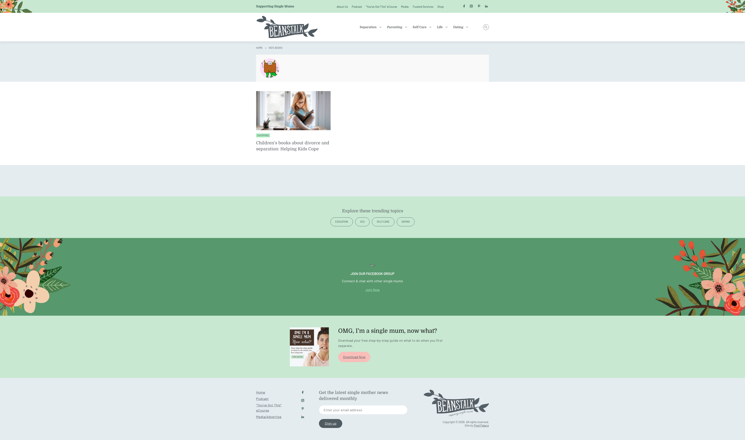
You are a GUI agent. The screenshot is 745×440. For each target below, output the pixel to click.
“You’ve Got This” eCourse (381, 6)
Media (405, 6)
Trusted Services (422, 6)
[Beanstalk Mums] (287, 27)
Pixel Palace (481, 425)
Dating (458, 27)
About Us (342, 6)
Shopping (263, 135)
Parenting (394, 27)
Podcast (357, 6)
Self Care (419, 27)
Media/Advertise (269, 417)
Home (259, 47)
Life (440, 27)
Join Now (372, 290)
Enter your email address (343, 410)
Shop (440, 6)
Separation (368, 27)
